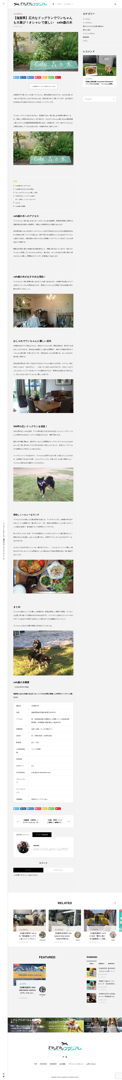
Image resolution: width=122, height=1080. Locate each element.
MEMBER (53, 1064)
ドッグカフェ (87, 22)
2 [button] (99, 74)
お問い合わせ (91, 1064)
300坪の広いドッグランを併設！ (26, 196)
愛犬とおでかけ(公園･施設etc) (93, 26)
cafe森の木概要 (20, 206)
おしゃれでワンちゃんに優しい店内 (26, 192)
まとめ (18, 203)
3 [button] (101, 74)
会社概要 (62, 1064)
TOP (35, 1064)
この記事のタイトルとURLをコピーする (43, 86)
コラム (85, 41)
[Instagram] (3, 1074)
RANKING (43, 1064)
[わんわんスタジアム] (30, 4)
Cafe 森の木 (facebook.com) (40, 772)
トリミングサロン (89, 33)
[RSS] (3, 1076)
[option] (99, 71)
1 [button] (98, 74)
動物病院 (86, 37)
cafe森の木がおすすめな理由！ (25, 189)
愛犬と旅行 (87, 30)
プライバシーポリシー (76, 1064)
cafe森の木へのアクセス (23, 185)
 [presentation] (114, 903)
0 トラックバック (58, 870)
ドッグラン (87, 19)
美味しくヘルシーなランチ (27, 199)
